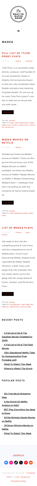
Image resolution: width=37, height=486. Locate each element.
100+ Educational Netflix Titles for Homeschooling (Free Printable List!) (18, 356)
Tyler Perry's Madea (25, 306)
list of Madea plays (15, 304)
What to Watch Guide (18, 14)
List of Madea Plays (17, 227)
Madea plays (5, 306)
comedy (12, 122)
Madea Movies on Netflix (21, 213)
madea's (31, 122)
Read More (8, 112)
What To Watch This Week (17, 364)
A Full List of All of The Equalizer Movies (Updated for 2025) (17, 337)
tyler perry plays (9, 127)
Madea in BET (29, 304)
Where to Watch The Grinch (18, 368)
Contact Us (18, 455)
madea (16, 122)
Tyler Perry (15, 125)
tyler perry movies (23, 125)
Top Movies (12, 120)
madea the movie (24, 122)
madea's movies (6, 125)
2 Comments (29, 61)
